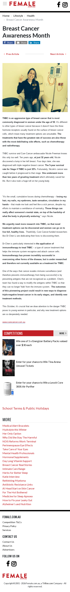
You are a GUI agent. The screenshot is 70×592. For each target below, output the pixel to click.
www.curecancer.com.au (13, 322)
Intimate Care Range (13, 468)
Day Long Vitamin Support (17, 460)
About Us (7, 545)
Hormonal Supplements (15, 457)
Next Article (57, 54)
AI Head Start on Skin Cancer (18, 488)
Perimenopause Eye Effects (17, 445)
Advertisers (8, 549)
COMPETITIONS (13, 333)
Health (31, 15)
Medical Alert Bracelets (15, 425)
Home (5, 15)
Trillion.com (47, 583)
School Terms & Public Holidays (25, 408)
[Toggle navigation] (5, 3)
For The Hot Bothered (14, 492)
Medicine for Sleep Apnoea (17, 496)
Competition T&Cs (12, 522)
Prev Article (12, 54)
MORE (62, 333)
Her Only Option (11, 433)
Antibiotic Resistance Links (17, 484)
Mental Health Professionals (18, 453)
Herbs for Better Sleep (15, 472)
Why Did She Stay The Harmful (19, 437)
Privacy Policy (9, 526)
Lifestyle (18, 15)
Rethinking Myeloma (14, 480)
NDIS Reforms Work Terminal (19, 441)
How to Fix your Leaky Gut (17, 500)
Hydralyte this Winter (14, 429)
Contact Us (8, 541)
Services (6, 530)
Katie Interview (11, 476)
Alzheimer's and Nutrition (16, 504)
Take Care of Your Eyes (15, 449)
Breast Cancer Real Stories (17, 464)
